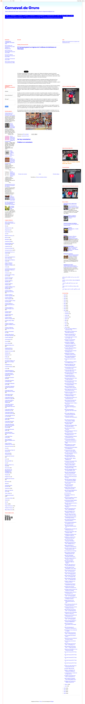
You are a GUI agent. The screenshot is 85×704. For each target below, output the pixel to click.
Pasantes (7, 474)
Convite (58, 15)
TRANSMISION (13, 15)
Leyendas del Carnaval (9, 456)
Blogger (52, 701)
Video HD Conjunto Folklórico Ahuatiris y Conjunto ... (70, 559)
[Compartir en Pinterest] (36, 134)
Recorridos (7, 481)
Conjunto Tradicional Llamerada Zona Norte (9, 328)
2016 (65, 688)
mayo (66, 323)
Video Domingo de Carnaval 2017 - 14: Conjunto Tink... (70, 576)
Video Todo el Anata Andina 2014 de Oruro (71, 162)
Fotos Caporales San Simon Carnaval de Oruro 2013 (12, 198)
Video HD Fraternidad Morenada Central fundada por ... (70, 526)
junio (66, 322)
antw (6, 233)
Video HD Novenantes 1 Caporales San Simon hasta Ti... (70, 410)
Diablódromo (7, 354)
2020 (65, 305)
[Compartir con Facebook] (35, 134)
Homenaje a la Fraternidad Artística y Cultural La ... (69, 340)
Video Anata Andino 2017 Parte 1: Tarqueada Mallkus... (70, 384)
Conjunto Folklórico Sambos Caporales (9, 295)
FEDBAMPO (7, 364)
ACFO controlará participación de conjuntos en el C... (70, 523)
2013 (65, 693)
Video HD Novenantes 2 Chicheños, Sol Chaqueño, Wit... (70, 406)
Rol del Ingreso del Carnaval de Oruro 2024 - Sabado (12, 173)
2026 (65, 295)
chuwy (40, 701)
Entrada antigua (56, 174)
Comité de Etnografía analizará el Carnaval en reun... (70, 437)
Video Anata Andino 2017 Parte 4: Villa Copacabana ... (70, 373)
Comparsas (7, 272)
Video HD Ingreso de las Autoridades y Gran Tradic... (70, 568)
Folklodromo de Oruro (68, 264)
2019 (65, 306)
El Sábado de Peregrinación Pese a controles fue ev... (69, 676)
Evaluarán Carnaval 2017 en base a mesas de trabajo (70, 335)
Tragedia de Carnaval (9, 495)
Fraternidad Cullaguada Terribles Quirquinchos (9, 387)
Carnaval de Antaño (9, 248)
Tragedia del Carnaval (50, 15)
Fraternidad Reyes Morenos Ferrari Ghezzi (9, 433)
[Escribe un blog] (33, 134)
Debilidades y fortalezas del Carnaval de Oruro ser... (69, 538)
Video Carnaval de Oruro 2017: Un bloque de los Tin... (70, 434)
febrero (66, 684)
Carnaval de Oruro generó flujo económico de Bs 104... (70, 462)
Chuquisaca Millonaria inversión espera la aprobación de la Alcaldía (73, 237)
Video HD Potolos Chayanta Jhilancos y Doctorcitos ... (69, 464)
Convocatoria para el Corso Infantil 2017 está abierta (69, 584)
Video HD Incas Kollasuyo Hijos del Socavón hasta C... (70, 426)
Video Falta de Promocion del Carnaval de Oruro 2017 (70, 401)
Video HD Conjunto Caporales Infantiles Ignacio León (70, 549)
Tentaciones (20, 15)
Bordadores (7, 239)
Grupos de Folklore (68, 227)
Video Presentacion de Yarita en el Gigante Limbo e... (70, 431)
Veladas (6, 500)
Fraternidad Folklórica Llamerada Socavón (9, 413)
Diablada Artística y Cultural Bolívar (9, 349)
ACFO (72, 15)
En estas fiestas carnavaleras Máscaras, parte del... (70, 346)
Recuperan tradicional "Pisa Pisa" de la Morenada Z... (69, 365)
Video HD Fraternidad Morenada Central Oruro (69, 556)
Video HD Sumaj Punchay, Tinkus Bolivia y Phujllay (69, 420)
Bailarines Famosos (9, 235)
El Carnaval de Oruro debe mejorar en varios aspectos (70, 451)
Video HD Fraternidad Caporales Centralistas (69, 540)
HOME (7, 15)
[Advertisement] (42, 29)
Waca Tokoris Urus (8, 509)
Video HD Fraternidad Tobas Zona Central (70, 483)
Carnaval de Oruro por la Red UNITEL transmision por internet (10, 185)
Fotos (63, 15)
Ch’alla (6, 266)
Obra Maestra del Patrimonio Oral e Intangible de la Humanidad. (8, 471)
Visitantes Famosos (9, 507)
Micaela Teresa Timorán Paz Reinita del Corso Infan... (70, 488)
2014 (65, 691)
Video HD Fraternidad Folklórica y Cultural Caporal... (70, 453)
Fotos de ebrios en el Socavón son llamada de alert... (70, 368)
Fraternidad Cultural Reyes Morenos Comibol (10, 391)
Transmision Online (9, 498)
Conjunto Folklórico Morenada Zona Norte (9, 291)
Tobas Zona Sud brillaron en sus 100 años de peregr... (70, 650)
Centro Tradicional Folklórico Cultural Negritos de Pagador (9, 264)
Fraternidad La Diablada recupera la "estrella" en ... (70, 343)
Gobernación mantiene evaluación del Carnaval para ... (70, 417)
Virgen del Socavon (9, 505)
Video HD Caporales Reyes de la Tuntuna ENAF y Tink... (70, 470)
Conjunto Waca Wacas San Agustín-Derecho (9, 335)
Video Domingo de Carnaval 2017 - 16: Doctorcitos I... (70, 571)
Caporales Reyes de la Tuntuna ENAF (9, 244)
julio (66, 320)
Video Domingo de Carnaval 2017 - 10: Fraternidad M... (70, 618)
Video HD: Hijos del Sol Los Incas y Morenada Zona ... (70, 565)
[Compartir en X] (34, 134)
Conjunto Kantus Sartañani (8, 312)
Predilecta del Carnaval (9, 478)
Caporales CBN (8, 241)
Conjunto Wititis (8, 337)
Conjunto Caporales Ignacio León (9, 278)
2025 (65, 296)
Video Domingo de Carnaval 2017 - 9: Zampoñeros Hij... (70, 633)
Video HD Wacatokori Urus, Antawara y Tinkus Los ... (69, 512)
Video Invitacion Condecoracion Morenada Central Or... (70, 332)
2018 (65, 308)
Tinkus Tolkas (7, 493)
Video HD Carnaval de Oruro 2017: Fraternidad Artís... (70, 509)
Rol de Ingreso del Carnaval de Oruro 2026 (33, 17)
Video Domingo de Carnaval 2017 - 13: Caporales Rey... (70, 579)
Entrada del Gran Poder (69, 246)
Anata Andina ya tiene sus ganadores (69, 495)
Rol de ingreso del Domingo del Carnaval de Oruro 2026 (52, 17)
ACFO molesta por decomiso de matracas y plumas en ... (70, 605)
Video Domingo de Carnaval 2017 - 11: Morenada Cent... (70, 610)
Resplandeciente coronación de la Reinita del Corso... (70, 529)
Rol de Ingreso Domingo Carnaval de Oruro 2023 (10, 62)
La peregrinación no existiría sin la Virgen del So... (70, 673)
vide (6, 502)
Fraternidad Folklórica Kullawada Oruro (9, 410)
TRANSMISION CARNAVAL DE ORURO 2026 (9, 42)
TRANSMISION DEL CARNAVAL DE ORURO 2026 (14, 17)
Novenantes (7, 467)
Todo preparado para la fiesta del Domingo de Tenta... (70, 517)
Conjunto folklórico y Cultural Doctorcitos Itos (9, 304)
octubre (66, 315)
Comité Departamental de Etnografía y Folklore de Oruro (10, 269)
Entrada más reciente (22, 174)
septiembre (67, 316)
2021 (65, 303)
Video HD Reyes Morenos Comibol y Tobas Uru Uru (69, 456)
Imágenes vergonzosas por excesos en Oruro (69, 582)
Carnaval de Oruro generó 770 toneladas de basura (70, 598)
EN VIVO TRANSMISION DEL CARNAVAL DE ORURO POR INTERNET (10, 203)
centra (6, 255)
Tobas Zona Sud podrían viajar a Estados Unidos (70, 532)
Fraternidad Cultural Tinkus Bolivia (9, 395)
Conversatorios (8, 339)
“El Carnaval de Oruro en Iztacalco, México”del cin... (70, 376)
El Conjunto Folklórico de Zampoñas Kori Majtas (10, 361)
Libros (6, 459)
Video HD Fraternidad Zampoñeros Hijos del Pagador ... (69, 561)
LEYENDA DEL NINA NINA (12, 207)
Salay (6, 483)
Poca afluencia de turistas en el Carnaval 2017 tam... (70, 398)
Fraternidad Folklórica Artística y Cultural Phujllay (9, 401)
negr (6, 462)
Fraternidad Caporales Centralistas (9, 381)
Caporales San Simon (41, 15)
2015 (65, 689)
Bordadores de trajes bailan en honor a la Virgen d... (70, 392)
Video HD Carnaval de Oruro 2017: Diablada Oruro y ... (70, 543)
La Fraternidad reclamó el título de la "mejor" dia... (70, 337)
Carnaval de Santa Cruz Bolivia (70, 223)
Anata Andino (32, 15)
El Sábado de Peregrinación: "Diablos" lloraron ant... (70, 682)
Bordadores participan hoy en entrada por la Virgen (70, 395)
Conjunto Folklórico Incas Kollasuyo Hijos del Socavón (10, 287)
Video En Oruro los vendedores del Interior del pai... (70, 639)
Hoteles (65, 235)
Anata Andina (7, 231)
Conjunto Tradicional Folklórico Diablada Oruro (10, 324)
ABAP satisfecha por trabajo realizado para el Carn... (69, 445)
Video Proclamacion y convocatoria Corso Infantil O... (70, 624)
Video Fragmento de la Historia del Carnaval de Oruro (70, 390)
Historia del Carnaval (9, 446)
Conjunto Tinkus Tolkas (9, 320)
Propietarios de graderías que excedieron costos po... (70, 535)
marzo (66, 327)
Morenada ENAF (8, 460)
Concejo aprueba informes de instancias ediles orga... (70, 370)
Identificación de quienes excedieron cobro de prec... (70, 354)
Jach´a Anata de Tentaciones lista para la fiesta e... (70, 520)
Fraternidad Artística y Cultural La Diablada (9, 371)
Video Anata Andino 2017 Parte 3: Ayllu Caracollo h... (70, 379)
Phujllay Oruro (8, 476)
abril (66, 325)
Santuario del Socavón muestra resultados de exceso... (70, 607)
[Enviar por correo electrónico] (32, 134)
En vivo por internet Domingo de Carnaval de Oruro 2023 (10, 55)
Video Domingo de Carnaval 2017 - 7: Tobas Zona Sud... (70, 647)
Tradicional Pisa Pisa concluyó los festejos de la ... (70, 351)
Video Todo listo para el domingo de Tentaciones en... (70, 628)
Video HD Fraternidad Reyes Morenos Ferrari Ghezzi (70, 473)
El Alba (6, 356)
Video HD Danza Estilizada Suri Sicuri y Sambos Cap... (70, 491)
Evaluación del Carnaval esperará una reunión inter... (70, 587)
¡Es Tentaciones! (67, 493)
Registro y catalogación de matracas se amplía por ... (70, 671)
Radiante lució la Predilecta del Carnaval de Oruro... (70, 616)
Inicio (40, 174)
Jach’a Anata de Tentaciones (8, 454)
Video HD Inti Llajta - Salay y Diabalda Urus (70, 459)
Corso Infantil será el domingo (70, 550)
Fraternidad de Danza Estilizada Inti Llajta (9, 398)
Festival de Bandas (9, 366)
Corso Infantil (7, 343)
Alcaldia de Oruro (8, 227)
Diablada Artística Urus (9, 345)
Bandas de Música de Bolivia (70, 215)
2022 (65, 301)
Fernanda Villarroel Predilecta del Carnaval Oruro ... (70, 348)
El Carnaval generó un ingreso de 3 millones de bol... (70, 362)
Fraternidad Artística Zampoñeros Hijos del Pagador (9, 374)
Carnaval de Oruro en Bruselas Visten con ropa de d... (70, 613)
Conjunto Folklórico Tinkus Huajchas (9, 298)
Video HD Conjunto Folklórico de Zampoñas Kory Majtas (70, 480)
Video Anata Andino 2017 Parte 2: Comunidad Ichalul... (70, 381)
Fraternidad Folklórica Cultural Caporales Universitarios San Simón (10, 405)
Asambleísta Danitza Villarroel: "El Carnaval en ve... (70, 593)
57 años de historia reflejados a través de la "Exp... (70, 329)
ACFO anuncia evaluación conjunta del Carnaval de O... (70, 440)
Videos (67, 15)
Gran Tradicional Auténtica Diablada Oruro (10, 440)
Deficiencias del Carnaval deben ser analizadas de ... (70, 448)
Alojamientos (7, 229)
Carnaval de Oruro (22, 7)
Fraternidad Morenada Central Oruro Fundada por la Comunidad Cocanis (9, 426)
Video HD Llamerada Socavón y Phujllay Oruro (70, 504)
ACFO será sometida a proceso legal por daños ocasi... (70, 498)
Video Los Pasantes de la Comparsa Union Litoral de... (70, 387)
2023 (65, 300)
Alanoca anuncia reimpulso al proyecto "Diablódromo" (70, 621)
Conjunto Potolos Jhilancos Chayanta (9, 318)
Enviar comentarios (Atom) (41, 177)
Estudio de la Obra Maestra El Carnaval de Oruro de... (70, 666)
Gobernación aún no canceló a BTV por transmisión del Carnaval (10, 114)
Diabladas (7, 353)
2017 (65, 310)
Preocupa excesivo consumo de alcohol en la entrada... (70, 590)
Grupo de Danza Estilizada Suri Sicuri (9, 444)
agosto (66, 318)
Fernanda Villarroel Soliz (69, 668)
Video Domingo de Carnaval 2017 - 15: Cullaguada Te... (70, 573)
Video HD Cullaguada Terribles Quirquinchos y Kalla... (70, 467)
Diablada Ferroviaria (9, 351)
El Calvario (7, 358)
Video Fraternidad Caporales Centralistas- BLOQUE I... (70, 357)
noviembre (67, 313)
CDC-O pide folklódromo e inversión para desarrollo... (70, 414)
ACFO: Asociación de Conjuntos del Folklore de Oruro (10, 223)
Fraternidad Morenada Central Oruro (9, 422)
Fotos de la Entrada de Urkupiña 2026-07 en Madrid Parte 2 (73, 207)
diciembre (67, 311)
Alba (6, 226)
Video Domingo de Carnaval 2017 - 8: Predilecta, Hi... (70, 644)
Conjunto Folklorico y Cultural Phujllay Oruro (9, 308)
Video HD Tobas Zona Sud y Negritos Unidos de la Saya (70, 514)
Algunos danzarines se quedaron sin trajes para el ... (70, 546)
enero (66, 686)
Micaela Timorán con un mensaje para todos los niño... (69, 601)
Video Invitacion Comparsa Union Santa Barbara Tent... (70, 679)
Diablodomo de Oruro (68, 253)
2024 (65, 298)
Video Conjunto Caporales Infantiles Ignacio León (69, 553)
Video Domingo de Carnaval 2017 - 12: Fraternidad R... (70, 595)
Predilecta (26, 15)
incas (6, 448)
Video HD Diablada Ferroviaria (70, 474)
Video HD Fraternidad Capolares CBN (68, 423)
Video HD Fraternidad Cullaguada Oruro (68, 485)
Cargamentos (7, 246)
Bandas (6, 237)
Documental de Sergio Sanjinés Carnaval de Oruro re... (70, 501)
